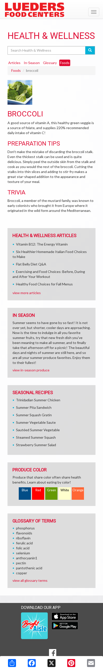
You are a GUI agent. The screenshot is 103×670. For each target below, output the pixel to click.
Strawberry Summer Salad (36, 445)
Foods (16, 70)
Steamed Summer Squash (36, 437)
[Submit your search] (90, 50)
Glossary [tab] (50, 63)
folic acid (23, 548)
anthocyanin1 (26, 558)
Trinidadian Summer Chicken (38, 400)
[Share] (12, 663)
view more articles (26, 293)
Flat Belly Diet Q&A (31, 264)
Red (38, 490)
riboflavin (23, 538)
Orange (78, 490)
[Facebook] (32, 663)
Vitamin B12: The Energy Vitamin (42, 244)
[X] (51, 663)
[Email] (91, 663)
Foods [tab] (65, 63)
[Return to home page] (51, 9)
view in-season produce (31, 370)
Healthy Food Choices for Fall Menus (44, 284)
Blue (25, 490)
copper (21, 573)
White (64, 490)
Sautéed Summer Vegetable (38, 430)
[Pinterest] (71, 663)
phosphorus (25, 528)
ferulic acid (24, 543)
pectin (21, 563)
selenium (23, 553)
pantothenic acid (29, 568)
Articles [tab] (14, 63)
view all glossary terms (30, 580)
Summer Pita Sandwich (34, 407)
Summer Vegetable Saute (36, 422)
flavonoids (24, 533)
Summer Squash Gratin (34, 415)
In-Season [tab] (32, 63)
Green (51, 490)
